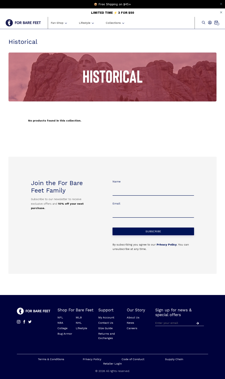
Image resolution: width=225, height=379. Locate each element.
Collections (113, 22)
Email (116, 203)
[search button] (203, 22)
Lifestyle (84, 22)
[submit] (197, 323)
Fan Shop (57, 22)
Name (116, 181)
